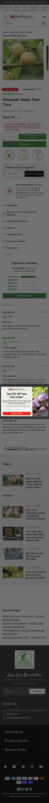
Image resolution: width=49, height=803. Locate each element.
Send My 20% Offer (16, 413)
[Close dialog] (47, 388)
